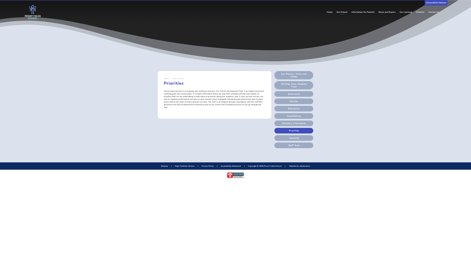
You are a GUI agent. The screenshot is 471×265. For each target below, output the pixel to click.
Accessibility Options (436, 2)
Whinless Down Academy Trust (294, 85)
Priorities (294, 130)
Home (166, 79)
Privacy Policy (208, 166)
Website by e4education (299, 166)
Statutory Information (294, 123)
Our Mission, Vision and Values (293, 75)
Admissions (294, 108)
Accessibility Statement (231, 166)
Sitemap (164, 166)
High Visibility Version (185, 166)
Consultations (294, 116)
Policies (294, 101)
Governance (294, 94)
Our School (179, 79)
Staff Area (294, 145)
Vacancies (294, 138)
